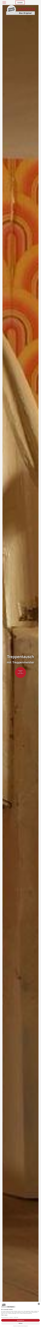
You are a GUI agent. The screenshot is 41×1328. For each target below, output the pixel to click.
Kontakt (20, 2)
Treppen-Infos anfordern (20, 672)
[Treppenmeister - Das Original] (20, 10)
